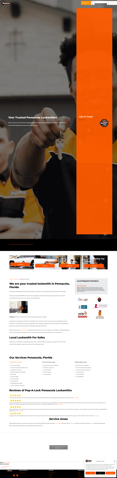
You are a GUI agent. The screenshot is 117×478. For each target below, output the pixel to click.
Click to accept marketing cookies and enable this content (58, 447)
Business (51, 474)
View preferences (110, 473)
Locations (16, 279)
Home (11, 279)
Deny (100, 473)
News (79, 474)
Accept (90, 473)
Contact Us (28, 244)
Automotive (12, 244)
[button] (114, 461)
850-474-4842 (82, 123)
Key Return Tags (82, 477)
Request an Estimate (20, 244)
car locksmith (23, 330)
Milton (72, 423)
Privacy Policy (103, 475)
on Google (76, 397)
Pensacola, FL (86, 2)
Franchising (22, 472)
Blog (32, 244)
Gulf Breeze (58, 423)
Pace (92, 423)
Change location (83, 121)
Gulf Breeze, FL (6, 466)
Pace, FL (4, 467)
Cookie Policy (97, 475)
